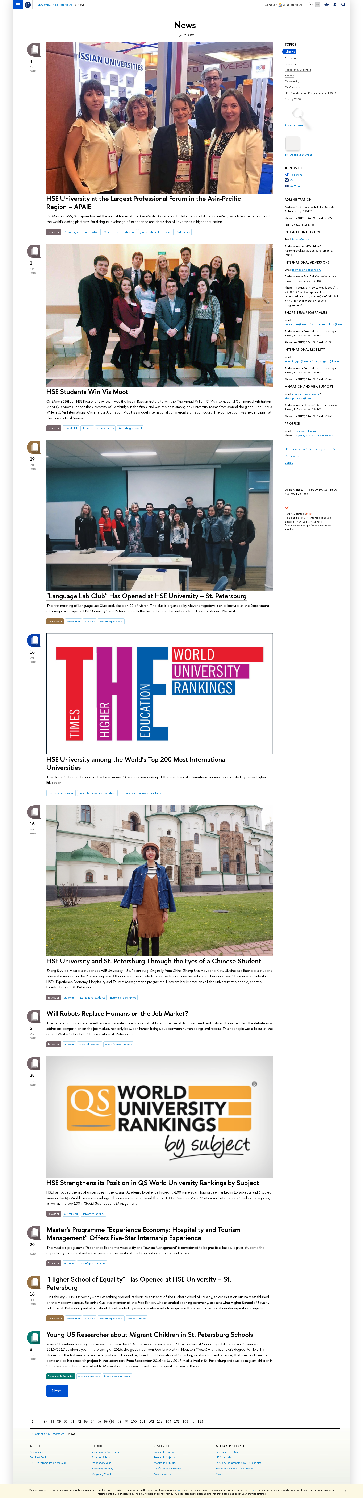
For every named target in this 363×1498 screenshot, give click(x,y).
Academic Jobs (163, 1474)
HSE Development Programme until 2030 (310, 93)
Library (289, 462)
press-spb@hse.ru (304, 431)
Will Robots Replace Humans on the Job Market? (117, 1013)
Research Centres (164, 1452)
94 (93, 1421)
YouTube (295, 186)
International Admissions (106, 1452)
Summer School (101, 1457)
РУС (312, 4)
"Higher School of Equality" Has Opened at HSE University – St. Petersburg (138, 1283)
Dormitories (292, 456)
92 (79, 1421)
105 (177, 1421)
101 (142, 1421)
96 (106, 1421)
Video (219, 1474)
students (87, 428)
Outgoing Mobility (103, 1474)
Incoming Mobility (102, 1468)
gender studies (137, 1318)
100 (134, 1421)
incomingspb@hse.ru (298, 361)
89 (59, 1421)
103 (160, 1421)
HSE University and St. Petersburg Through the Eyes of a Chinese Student (153, 961)
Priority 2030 (293, 99)
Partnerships (36, 1452)
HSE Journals (223, 1457)
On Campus (292, 87)
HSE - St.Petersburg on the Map (48, 1463)
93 (86, 1421)
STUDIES (98, 1446)
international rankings (61, 793)
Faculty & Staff (38, 1457)
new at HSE (71, 428)
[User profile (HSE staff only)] (335, 4)
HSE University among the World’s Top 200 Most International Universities (136, 763)
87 (45, 1421)
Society (289, 75)
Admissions (292, 58)
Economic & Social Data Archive (235, 1468)
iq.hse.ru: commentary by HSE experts (238, 1463)
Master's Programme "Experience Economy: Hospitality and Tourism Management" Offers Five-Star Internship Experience (143, 1233)
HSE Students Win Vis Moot (87, 391)
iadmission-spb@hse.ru (306, 269)
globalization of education (156, 232)
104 (168, 1421)
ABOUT (35, 1446)
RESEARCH (161, 1446)
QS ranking (71, 1214)
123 (200, 1421)
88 (52, 1421)
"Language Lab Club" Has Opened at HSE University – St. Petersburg (146, 595)
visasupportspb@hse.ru (299, 398)
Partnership (183, 232)
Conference (111, 232)
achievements (105, 428)
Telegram (296, 175)
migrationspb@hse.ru (305, 394)
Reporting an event (76, 232)
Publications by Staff (227, 1452)
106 (185, 1421)
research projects (89, 1044)
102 (151, 1421)
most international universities (96, 793)
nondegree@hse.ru (297, 324)
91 (72, 1421)
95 (99, 1421)
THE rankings (127, 793)
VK (291, 180)
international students (92, 997)
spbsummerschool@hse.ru (328, 324)
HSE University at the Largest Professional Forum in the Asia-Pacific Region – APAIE (143, 202)
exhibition (129, 232)
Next (56, 1391)
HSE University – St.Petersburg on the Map (311, 449)
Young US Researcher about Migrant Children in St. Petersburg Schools (149, 1334)
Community (292, 81)
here (179, 1490)
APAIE (95, 232)
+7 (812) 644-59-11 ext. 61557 (313, 435)
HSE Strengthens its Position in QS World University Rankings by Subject (152, 1182)
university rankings (150, 793)
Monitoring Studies (165, 1463)
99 (126, 1421)
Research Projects (164, 1457)
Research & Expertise (298, 69)
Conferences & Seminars (168, 1468)
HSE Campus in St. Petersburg (47, 1434)
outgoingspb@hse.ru (327, 361)
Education (291, 64)
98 (119, 1421)
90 (66, 1421)
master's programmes (122, 997)
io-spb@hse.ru (301, 239)
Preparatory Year (101, 1463)
